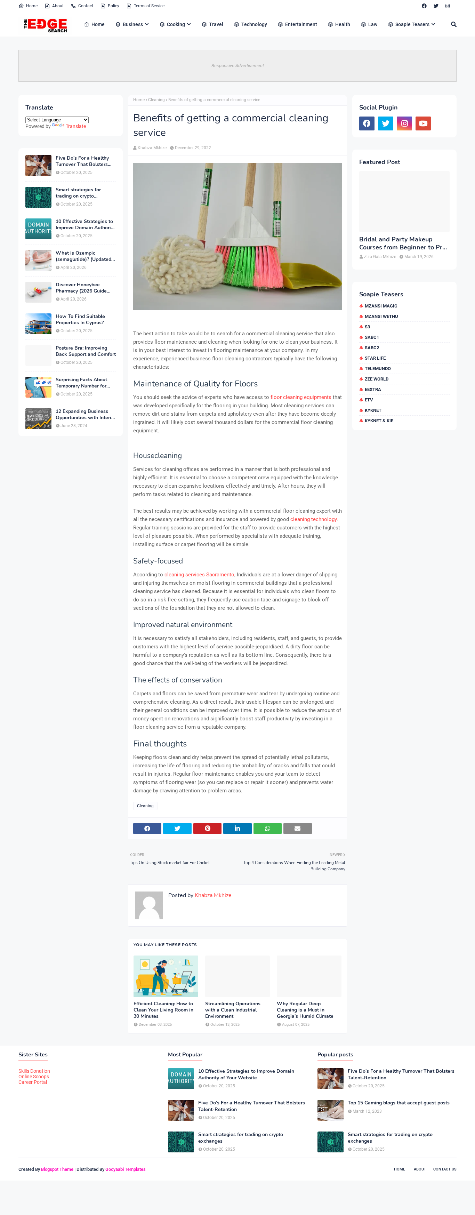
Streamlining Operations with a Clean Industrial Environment (232, 1010)
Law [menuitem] (372, 24)
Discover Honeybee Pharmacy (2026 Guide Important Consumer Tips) (85, 288)
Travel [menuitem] (216, 24)
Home (32, 5)
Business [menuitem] (133, 24)
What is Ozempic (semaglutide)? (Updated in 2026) (83, 256)
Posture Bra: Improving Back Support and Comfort (86, 351)
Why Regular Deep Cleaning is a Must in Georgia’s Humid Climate (305, 1010)
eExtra (373, 389)
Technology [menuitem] (254, 24)
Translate (76, 126)
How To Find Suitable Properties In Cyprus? (80, 319)
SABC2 (372, 347)
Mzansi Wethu (381, 316)
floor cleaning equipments (301, 397)
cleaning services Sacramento (199, 574)
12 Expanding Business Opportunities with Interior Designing (86, 414)
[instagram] (447, 6)
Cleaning (156, 99)
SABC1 (372, 337)
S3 (367, 326)
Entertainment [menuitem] (301, 24)
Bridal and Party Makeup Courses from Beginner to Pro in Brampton (402, 243)
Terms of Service (149, 5)
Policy (113, 5)
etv (369, 399)
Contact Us (445, 1169)
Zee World (376, 379)
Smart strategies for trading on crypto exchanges (78, 193)
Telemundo (378, 368)
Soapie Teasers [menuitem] (412, 24)
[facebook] (424, 6)
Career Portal (32, 1082)
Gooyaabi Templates (125, 1169)
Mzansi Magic (381, 306)
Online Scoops (33, 1076)
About (58, 5)
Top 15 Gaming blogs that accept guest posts (399, 1103)
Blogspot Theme (57, 1169)
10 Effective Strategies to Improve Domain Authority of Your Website (85, 224)
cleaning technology (313, 519)
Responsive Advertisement (237, 65)
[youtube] (423, 123)
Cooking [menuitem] (176, 24)
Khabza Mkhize (152, 147)
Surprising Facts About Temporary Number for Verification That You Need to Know (81, 383)
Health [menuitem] (342, 24)
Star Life (375, 358)
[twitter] (436, 6)
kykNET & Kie (379, 420)
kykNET (373, 410)
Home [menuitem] (98, 24)
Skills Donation (34, 1071)
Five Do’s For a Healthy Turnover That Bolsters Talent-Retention (82, 161)
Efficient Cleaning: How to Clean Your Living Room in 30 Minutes (163, 1010)
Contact (85, 5)
